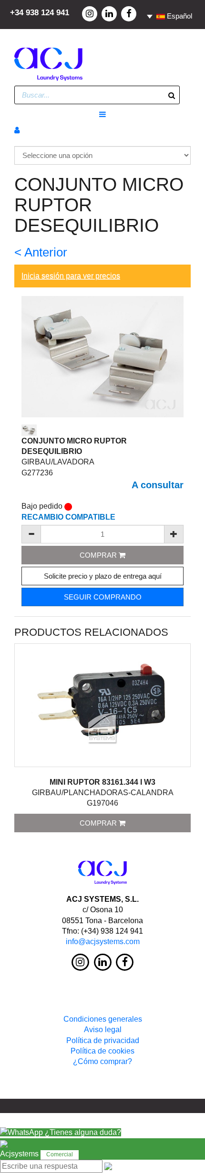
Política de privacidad (102, 1040)
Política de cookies (102, 1051)
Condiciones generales (102, 1019)
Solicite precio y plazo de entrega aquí (103, 576)
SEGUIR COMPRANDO (103, 597)
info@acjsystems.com (103, 941)
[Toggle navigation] (102, 114)
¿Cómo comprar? (102, 1061)
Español (178, 16)
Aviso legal (103, 1029)
